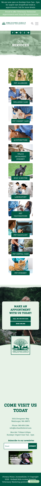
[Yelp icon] (24, 32)
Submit (32, 446)
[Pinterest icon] (28, 32)
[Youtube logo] (16, 32)
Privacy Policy (8, 477)
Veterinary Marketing (11, 482)
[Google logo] (20, 32)
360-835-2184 (20, 425)
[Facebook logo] (13, 32)
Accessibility (21, 477)
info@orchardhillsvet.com (20, 428)
